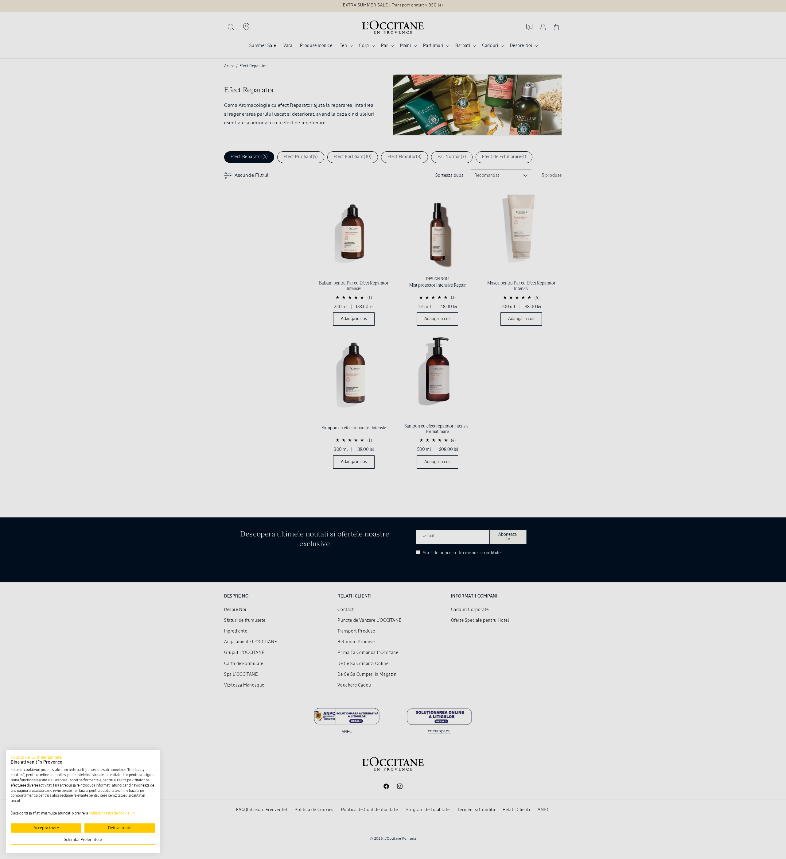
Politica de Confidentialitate (36, 757)
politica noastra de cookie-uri (112, 813)
